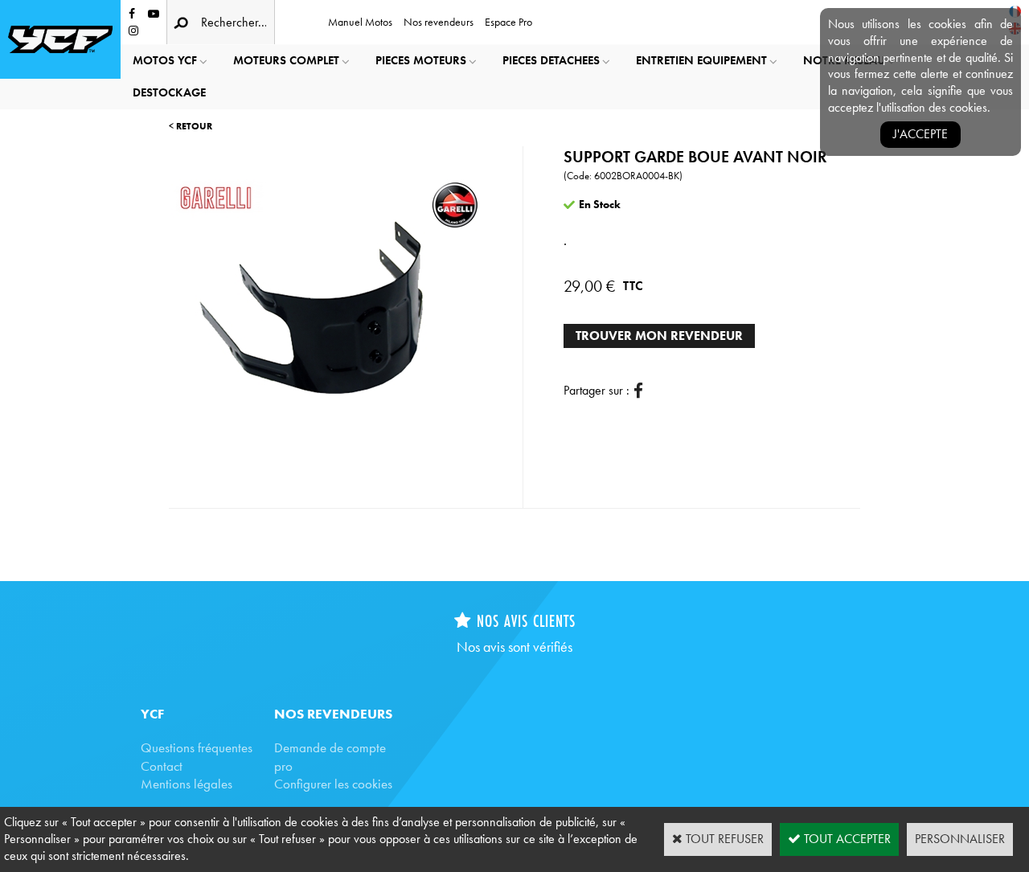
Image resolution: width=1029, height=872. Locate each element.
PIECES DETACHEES (551, 60)
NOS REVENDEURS (333, 714)
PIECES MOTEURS (420, 60)
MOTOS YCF (165, 60)
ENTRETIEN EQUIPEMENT (701, 60)
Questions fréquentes (196, 747)
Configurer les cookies (333, 783)
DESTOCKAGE (169, 92)
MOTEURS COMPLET (286, 60)
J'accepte (920, 133)
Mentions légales (186, 783)
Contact (161, 766)
